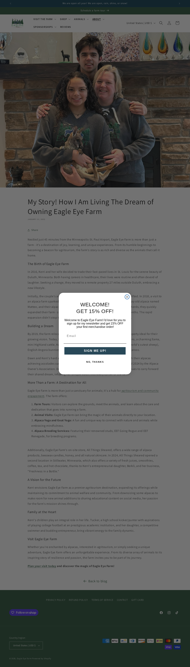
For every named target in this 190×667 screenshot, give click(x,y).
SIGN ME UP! (95, 350)
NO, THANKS (95, 362)
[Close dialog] (127, 297)
